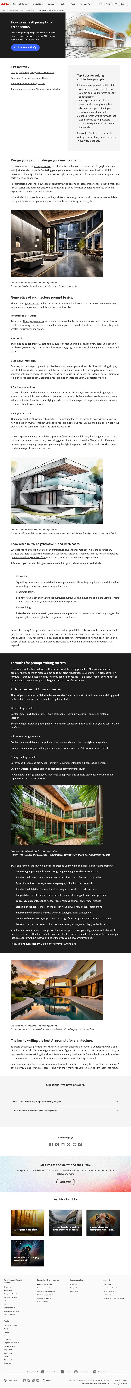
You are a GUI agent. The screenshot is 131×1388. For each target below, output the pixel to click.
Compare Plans (86, 4)
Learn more (66, 1181)
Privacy (99, 1380)
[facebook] (24, 1380)
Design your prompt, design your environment (32, 72)
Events (6, 1336)
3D (5, 1304)
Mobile (72, 4)
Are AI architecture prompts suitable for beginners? (35, 1110)
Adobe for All (8, 1360)
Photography (8, 1290)
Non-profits (73, 1288)
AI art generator (42, 166)
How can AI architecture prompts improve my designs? (37, 1101)
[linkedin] (37, 1380)
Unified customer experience (46, 1291)
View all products (9, 1314)
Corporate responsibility (11, 1343)
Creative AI (7, 1287)
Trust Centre (8, 1353)
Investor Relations (9, 1346)
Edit (62, 4)
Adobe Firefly (38, 4)
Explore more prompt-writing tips (58, 943)
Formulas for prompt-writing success (28, 83)
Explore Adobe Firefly (25, 47)
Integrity (6, 1356)
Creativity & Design (20, 4)
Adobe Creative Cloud (16, 10)
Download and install (110, 1288)
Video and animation (10, 1297)
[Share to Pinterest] (68, 1144)
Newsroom (7, 1339)
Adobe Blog (7, 1363)
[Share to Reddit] (74, 1144)
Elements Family (9, 1308)
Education (73, 1284)
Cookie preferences (120, 1380)
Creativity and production (45, 1295)
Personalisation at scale (44, 1284)
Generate (51, 4)
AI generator (90, 377)
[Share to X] (57, 1144)
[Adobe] (5, 4)
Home (3, 10)
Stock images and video (11, 1311)
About (6, 1329)
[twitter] (33, 1380)
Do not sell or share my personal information (95, 1384)
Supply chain (8, 1350)
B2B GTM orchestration (44, 1298)
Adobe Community (109, 1291)
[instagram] (29, 1380)
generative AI (32, 303)
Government (74, 1291)
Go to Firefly (106, 4)
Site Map (113, 1384)
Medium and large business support (114, 1298)
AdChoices (123, 1384)
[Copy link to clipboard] (80, 1144)
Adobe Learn (107, 1295)
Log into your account (11, 1325)
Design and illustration (11, 1294)
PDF (5, 1301)
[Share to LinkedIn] (62, 1144)
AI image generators (33, 321)
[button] (116, 4)
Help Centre (107, 1284)
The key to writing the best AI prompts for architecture (36, 89)
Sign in (123, 4)
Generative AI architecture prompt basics (30, 78)
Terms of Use (108, 1380)
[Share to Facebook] (51, 1144)
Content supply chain (43, 1288)
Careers (6, 1332)
